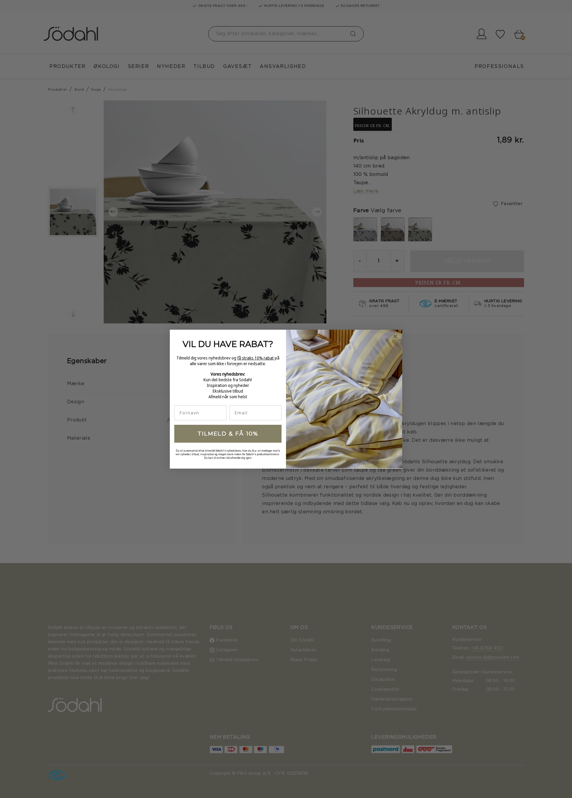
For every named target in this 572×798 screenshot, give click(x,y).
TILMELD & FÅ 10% (228, 433)
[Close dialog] (395, 336)
